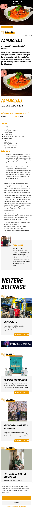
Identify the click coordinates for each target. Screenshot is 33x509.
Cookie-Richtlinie (12, 506)
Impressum (22, 506)
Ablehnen (16, 503)
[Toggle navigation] (30, 2)
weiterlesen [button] (20, 334)
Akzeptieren (16, 498)
